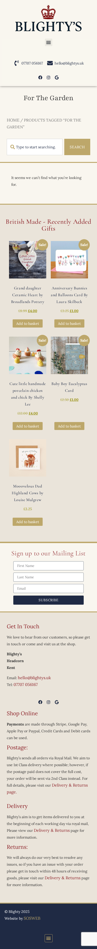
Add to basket (27, 323)
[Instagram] (48, 77)
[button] (48, 42)
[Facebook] (40, 77)
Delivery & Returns (52, 830)
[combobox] (34, 147)
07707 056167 (26, 684)
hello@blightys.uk (34, 677)
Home (13, 120)
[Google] (57, 77)
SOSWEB (32, 918)
